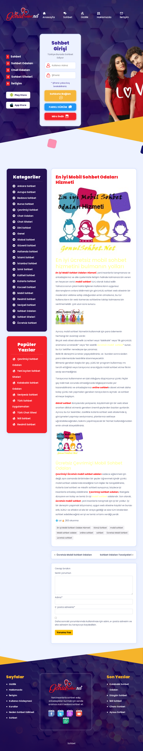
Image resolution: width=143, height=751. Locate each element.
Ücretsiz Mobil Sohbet (117, 532)
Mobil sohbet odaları (67, 532)
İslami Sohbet (25, 257)
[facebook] (52, 712)
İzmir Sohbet (25, 269)
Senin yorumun (63, 573)
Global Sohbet (26, 239)
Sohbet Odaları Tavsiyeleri (116, 554)
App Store (20, 105)
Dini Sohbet (24, 227)
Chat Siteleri (24, 221)
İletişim (16, 83)
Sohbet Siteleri (21, 77)
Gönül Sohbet (100, 527)
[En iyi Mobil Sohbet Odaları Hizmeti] (94, 221)
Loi (60, 520)
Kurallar (13, 706)
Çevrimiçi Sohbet (27, 210)
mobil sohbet (116, 527)
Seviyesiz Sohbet (27, 394)
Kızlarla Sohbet (26, 281)
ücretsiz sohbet (64, 537)
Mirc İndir (58, 116)
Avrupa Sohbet (26, 192)
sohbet (99, 532)
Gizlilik (12, 684)
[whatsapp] (66, 720)
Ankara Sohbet (26, 186)
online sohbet (86, 532)
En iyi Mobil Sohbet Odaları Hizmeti (73, 527)
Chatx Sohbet (117, 706)
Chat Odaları (20, 70)
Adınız (59, 597)
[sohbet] (22, 14)
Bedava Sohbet (26, 198)
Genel (21, 233)
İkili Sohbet (24, 418)
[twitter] (61, 712)
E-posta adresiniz (65, 607)
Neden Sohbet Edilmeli (21, 712)
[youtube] (79, 712)
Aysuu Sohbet (117, 712)
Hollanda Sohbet (27, 251)
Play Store (21, 95)
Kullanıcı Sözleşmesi (20, 701)
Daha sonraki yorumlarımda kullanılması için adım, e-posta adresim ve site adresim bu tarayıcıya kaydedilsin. (93, 623)
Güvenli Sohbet (26, 245)
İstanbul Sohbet (27, 263)
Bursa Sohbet (25, 204)
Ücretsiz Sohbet (27, 323)
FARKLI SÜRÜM (58, 107)
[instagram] (70, 712)
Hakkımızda (15, 689)
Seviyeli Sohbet (26, 305)
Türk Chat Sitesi (27, 412)
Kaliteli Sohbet (26, 275)
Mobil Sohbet (25, 293)
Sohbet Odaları (22, 63)
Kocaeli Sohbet (26, 287)
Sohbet (16, 56)
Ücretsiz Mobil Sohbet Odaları (74, 554)
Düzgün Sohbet (118, 695)
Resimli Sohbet (26, 299)
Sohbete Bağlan (60, 94)
